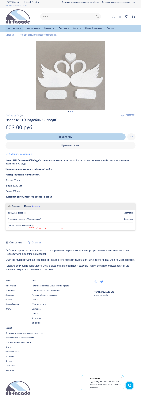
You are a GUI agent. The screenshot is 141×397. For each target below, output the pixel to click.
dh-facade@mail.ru (31, 2)
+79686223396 (12, 2)
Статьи (110, 28)
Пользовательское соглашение (115, 2)
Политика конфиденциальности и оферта (80, 2)
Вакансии (36, 323)
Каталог (17, 28)
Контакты (49, 28)
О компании (33, 28)
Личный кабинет (93, 28)
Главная (10, 34)
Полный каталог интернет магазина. (38, 34)
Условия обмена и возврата (44, 295)
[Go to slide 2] (70, 111)
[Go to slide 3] (72, 111)
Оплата (77, 28)
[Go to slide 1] (68, 111)
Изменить (36, 206)
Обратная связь (39, 304)
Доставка (64, 28)
